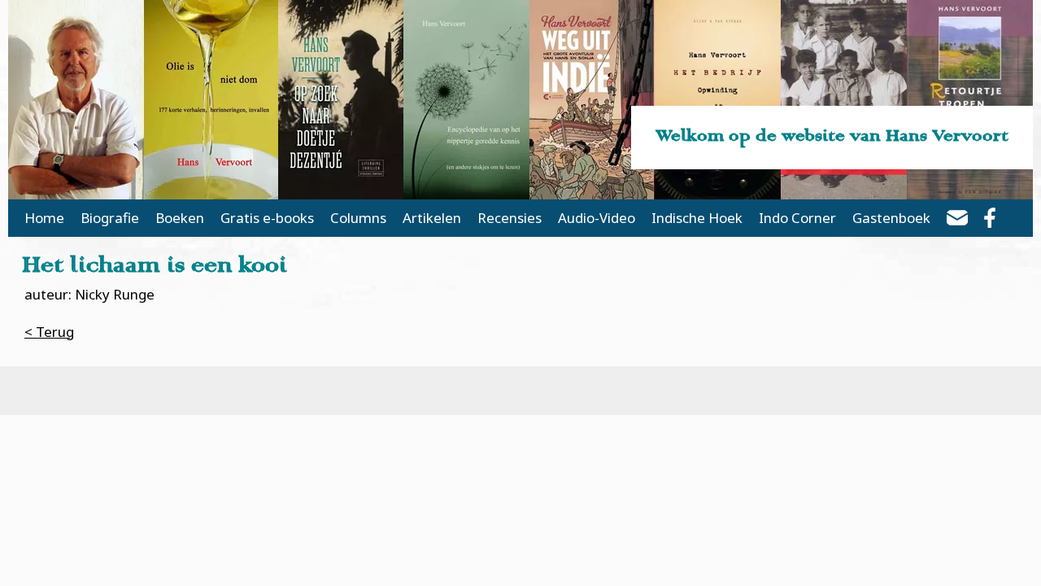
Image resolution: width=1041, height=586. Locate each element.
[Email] (957, 220)
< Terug (49, 331)
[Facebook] (990, 220)
